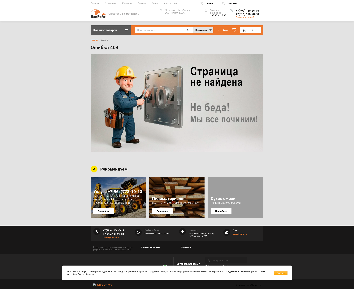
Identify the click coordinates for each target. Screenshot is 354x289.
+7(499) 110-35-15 (247, 10)
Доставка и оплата (150, 247)
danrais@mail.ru (240, 234)
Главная (95, 3)
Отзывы (142, 3)
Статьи (155, 3)
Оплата (209, 3)
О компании (110, 3)
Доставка (232, 3)
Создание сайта (243, 285)
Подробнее (104, 211)
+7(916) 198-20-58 (247, 14)
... (184, 3)
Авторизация (170, 3)
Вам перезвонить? (245, 17)
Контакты (127, 3)
